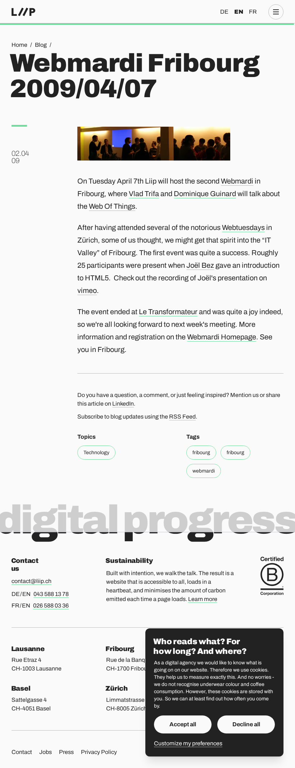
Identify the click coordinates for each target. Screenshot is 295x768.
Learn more (202, 599)
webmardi (203, 471)
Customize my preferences (188, 743)
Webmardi (237, 181)
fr (253, 12)
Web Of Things (112, 206)
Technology (96, 452)
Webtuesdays (243, 227)
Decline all (246, 724)
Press (66, 752)
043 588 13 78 (51, 594)
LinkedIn (123, 404)
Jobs (45, 752)
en (238, 12)
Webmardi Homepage (221, 337)
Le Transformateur (168, 312)
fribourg (201, 452)
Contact (22, 752)
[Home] (23, 12)
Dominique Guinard (205, 194)
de (224, 12)
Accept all (182, 724)
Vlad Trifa (144, 194)
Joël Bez (200, 265)
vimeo (87, 290)
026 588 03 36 (51, 605)
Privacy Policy (99, 752)
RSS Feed (182, 417)
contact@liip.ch (31, 581)
